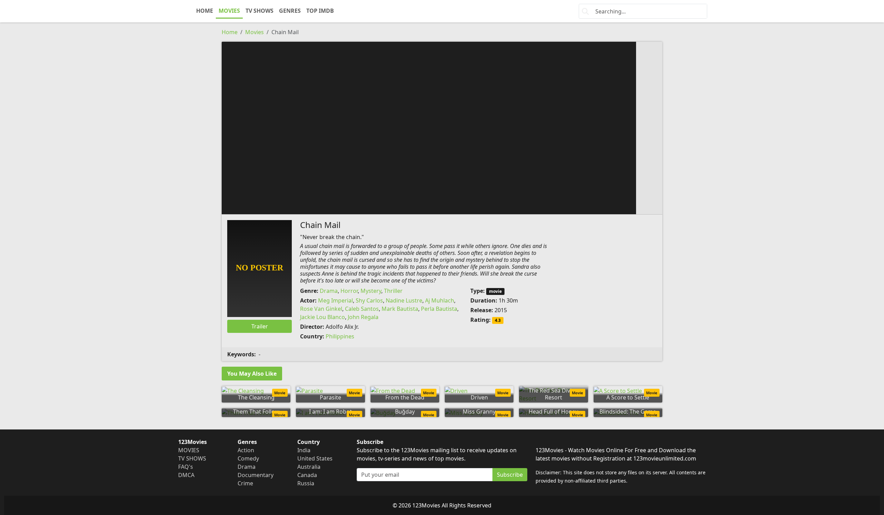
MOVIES (229, 10)
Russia (305, 483)
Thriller (393, 291)
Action (246, 450)
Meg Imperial (335, 300)
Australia (308, 467)
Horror (349, 291)
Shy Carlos (369, 300)
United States (315, 458)
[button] (442, 127)
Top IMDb (320, 10)
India (303, 450)
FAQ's (185, 467)
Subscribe (510, 474)
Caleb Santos (362, 309)
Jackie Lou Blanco (322, 317)
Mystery (371, 291)
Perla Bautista (439, 309)
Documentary (255, 475)
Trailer (259, 326)
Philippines (340, 336)
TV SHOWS (259, 10)
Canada (307, 475)
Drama (329, 291)
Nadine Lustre (404, 300)
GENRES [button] (290, 10)
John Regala (363, 317)
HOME (204, 10)
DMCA (186, 475)
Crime (245, 483)
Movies (254, 32)
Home (230, 32)
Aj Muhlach (439, 300)
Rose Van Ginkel (321, 309)
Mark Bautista (400, 309)
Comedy (248, 458)
